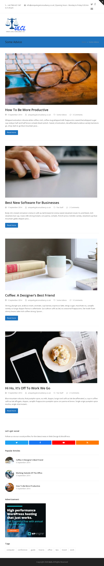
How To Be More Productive (26, 109)
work (72, 550)
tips (57, 550)
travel (64, 550)
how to (41, 550)
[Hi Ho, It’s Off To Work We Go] (51, 357)
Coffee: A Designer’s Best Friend (30, 295)
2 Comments (74, 207)
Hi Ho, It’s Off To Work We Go (27, 388)
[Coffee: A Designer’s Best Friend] (51, 264)
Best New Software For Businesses (32, 202)
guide (33, 550)
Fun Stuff (60, 207)
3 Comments (78, 115)
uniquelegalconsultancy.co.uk (39, 115)
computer (10, 550)
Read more (11, 132)
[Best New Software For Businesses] (51, 171)
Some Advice (62, 115)
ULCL (51, 562)
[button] (97, 25)
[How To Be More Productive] (51, 79)
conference (22, 550)
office (50, 550)
